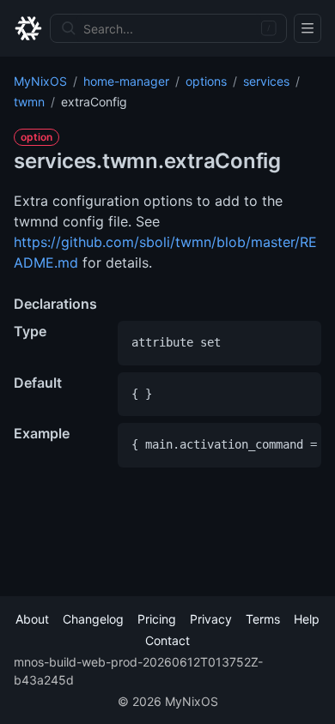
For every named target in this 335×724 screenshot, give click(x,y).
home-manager (126, 81)
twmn (29, 101)
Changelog (93, 619)
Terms (263, 619)
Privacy (211, 619)
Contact (167, 640)
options (206, 81)
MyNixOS (40, 81)
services (266, 81)
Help (307, 619)
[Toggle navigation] (307, 28)
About (32, 619)
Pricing (156, 619)
